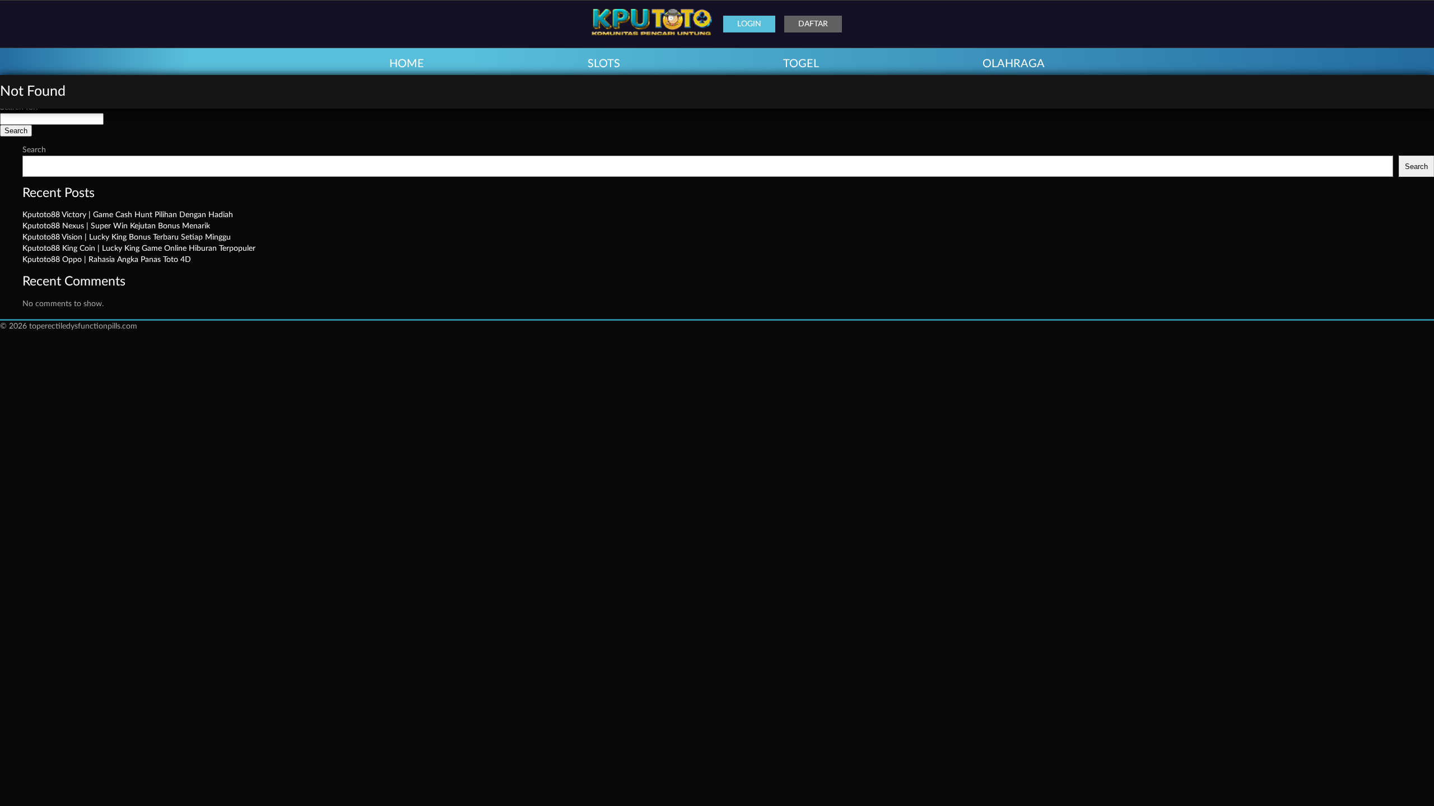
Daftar (813, 24)
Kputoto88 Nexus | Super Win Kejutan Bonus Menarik (116, 226)
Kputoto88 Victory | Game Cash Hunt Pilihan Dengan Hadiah (127, 215)
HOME (406, 63)
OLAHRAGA (1014, 63)
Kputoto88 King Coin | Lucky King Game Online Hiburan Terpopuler (138, 248)
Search (34, 150)
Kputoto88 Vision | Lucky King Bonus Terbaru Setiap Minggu (126, 237)
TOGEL (801, 63)
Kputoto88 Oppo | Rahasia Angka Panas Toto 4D (106, 260)
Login (749, 24)
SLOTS (604, 63)
